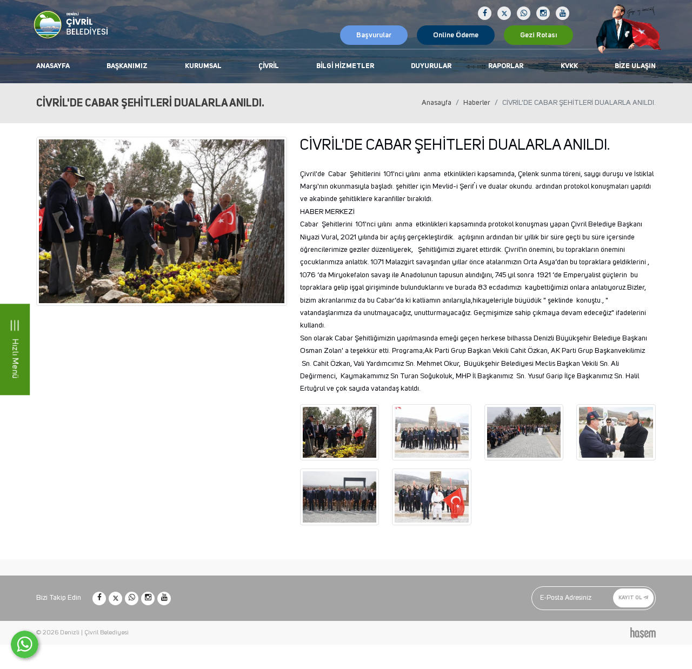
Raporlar (505, 66)
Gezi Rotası (538, 35)
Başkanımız (127, 66)
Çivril (268, 66)
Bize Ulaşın (635, 66)
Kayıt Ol (630, 597)
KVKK (569, 66)
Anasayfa (53, 66)
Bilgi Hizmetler (345, 66)
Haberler (476, 102)
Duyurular (431, 66)
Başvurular (373, 35)
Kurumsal (203, 66)
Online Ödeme (455, 35)
